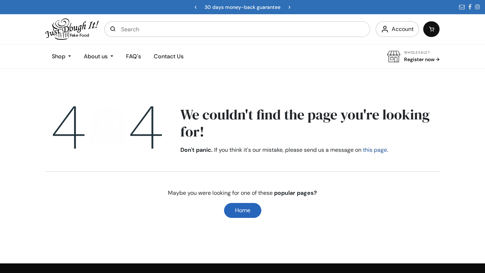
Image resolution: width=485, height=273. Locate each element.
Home (242, 210)
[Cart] (431, 29)
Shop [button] (59, 56)
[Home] (72, 28)
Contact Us (169, 56)
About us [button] (96, 56)
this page (375, 150)
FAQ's (133, 56)
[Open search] (113, 29)
